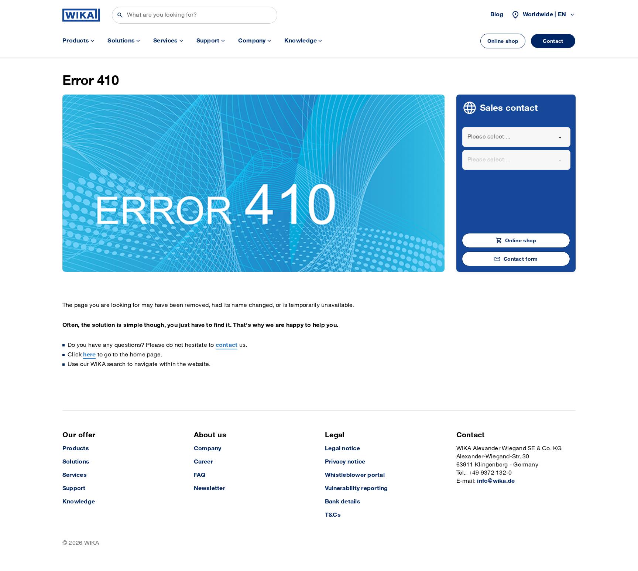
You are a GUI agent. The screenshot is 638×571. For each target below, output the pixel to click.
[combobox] (516, 137)
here (89, 354)
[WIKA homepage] (81, 15)
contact (227, 345)
